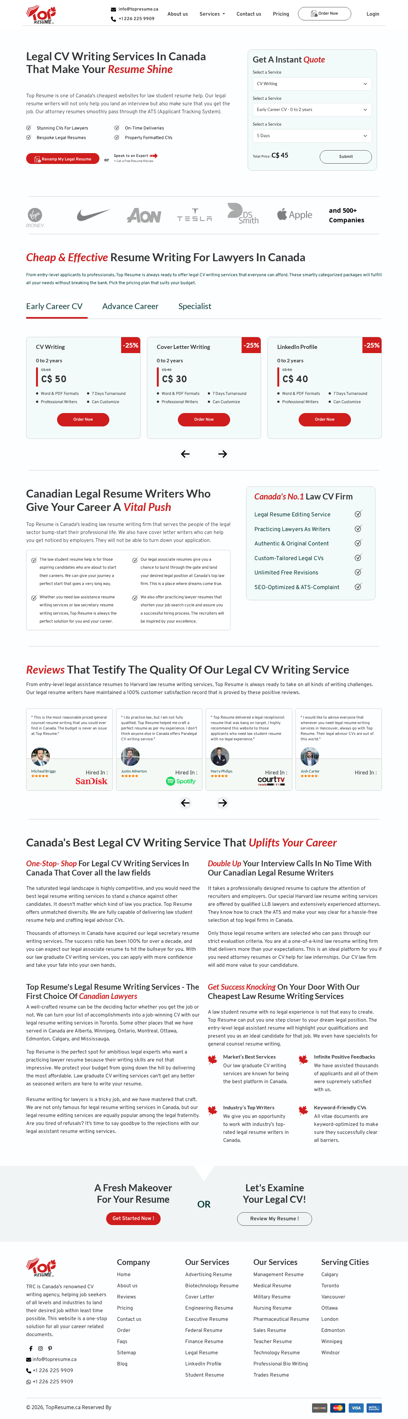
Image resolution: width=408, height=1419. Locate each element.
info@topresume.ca (138, 9)
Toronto (330, 1286)
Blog (122, 1364)
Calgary (329, 1275)
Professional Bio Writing (280, 1364)
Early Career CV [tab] (54, 306)
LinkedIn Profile (203, 1364)
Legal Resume (201, 1353)
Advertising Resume (208, 1275)
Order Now (327, 13)
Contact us (249, 14)
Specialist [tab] (194, 306)
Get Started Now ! (133, 1219)
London (330, 1319)
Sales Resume (269, 1330)
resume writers (264, 933)
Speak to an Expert (131, 156)
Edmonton (333, 1330)
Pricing (281, 14)
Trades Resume (271, 1375)
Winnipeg (331, 1342)
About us (177, 14)
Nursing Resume (272, 1308)
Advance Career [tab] (130, 306)
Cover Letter (199, 1297)
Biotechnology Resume (212, 1286)
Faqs (122, 1342)
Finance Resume (204, 1342)
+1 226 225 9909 (137, 19)
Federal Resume (203, 1330)
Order (123, 1330)
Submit (346, 156)
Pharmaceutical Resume (281, 1319)
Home (124, 1275)
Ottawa (329, 1308)
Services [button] (210, 14)
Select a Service (267, 72)
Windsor (330, 1353)
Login (373, 14)
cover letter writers (171, 532)
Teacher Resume (272, 1342)
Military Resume (272, 1297)
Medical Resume (272, 1286)
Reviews (126, 1297)
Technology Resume (276, 1353)
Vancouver (333, 1297)
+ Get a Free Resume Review (133, 161)
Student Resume (204, 1375)
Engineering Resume (209, 1308)
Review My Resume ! (274, 1219)
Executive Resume (206, 1319)
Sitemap (126, 1353)
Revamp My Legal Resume (66, 159)
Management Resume (278, 1275)
